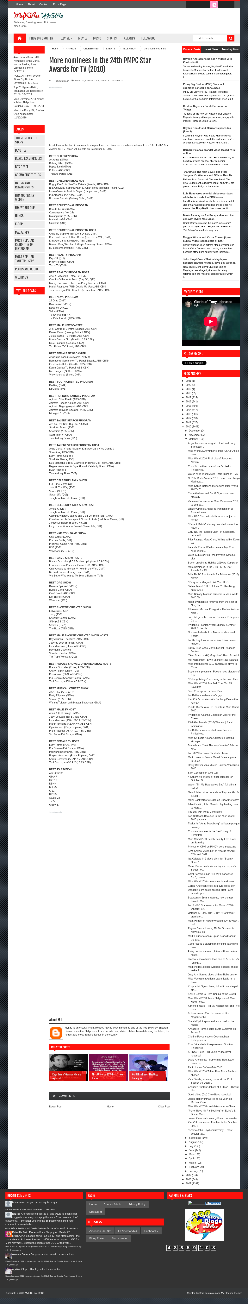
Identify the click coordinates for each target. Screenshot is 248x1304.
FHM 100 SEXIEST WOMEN (25, 197)
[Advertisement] (109, 117)
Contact (43, 4)
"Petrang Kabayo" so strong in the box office (213, 679)
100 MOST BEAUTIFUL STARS (28, 140)
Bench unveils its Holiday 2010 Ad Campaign (213, 562)
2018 (189, 393)
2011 (189, 422)
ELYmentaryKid (127, 1230)
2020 (189, 384)
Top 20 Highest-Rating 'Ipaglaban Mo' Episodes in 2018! (28, 91)
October (194, 439)
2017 (189, 397)
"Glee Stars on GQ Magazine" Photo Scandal (213, 655)
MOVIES (82, 38)
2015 (189, 405)
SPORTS (112, 38)
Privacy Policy (136, 1204)
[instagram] (214, 5)
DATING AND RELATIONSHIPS (24, 185)
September (195, 1137)
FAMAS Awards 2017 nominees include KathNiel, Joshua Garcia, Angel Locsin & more (43, 1261)
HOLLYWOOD (148, 38)
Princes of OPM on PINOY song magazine (212, 846)
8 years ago (49, 1209)
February (194, 1166)
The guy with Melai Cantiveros (205, 811)
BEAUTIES (20, 150)
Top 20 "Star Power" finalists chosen (208, 753)
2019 (189, 389)
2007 (189, 1183)
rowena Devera (21, 1254)
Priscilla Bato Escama (25, 1232)
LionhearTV (151, 1230)
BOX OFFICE (21, 166)
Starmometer (120, 1238)
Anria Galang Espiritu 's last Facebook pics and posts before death (35, 1228)
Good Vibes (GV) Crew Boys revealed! (209, 1094)
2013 (189, 414)
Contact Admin (112, 1204)
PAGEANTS (129, 38)
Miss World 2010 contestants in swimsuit (211, 881)
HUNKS (19, 215)
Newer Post (55, 1106)
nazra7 (16, 1213)
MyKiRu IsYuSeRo (34, 1293)
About (31, 4)
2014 (189, 409)
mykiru (16, 1269)
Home (19, 4)
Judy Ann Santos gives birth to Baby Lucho (212, 974)
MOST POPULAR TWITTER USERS (24, 258)
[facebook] (189, 5)
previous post (101, 145)
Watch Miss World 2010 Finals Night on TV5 (213, 473)
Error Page (59, 4)
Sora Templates (207, 1293)
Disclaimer (95, 1211)
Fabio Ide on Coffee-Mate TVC (205, 1067)
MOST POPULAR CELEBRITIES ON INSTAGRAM (24, 244)
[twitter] (198, 5)
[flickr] (206, 5)
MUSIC (97, 38)
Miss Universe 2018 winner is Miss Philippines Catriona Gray (29, 102)
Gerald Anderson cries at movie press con (211, 885)
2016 (189, 401)
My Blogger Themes (231, 1293)
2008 (189, 1179)
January (194, 1171)
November (195, 434)
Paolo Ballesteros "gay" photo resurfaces (23, 1209)
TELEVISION (65, 38)
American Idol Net (100, 1230)
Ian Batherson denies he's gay (205, 695)
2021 (189, 380)
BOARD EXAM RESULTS (28, 158)
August (193, 1142)
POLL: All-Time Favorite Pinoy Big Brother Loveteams (27, 79)
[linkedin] (222, 5)
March (193, 1162)
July (191, 1146)
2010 (189, 426)
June (192, 1150)
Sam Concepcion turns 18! (203, 772)
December (195, 430)
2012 (189, 418)
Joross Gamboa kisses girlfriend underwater (212, 1118)
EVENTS (105, 80)
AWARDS (79, 80)
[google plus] (230, 5)
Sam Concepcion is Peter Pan (205, 691)
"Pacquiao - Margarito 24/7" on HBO (208, 582)
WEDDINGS (21, 277)
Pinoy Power (97, 1238)
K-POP (19, 224)
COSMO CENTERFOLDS (28, 175)
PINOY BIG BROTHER (41, 38)
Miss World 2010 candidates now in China (211, 1106)
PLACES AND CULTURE (28, 269)
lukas (15, 1202)
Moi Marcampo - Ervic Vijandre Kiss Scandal (213, 659)
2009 (189, 1175)
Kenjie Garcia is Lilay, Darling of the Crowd (212, 993)
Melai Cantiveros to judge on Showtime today (213, 799)
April (192, 1158)
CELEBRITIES (92, 80)
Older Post (164, 1106)
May (192, 1154)
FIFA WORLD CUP (25, 207)
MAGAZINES (22, 232)
